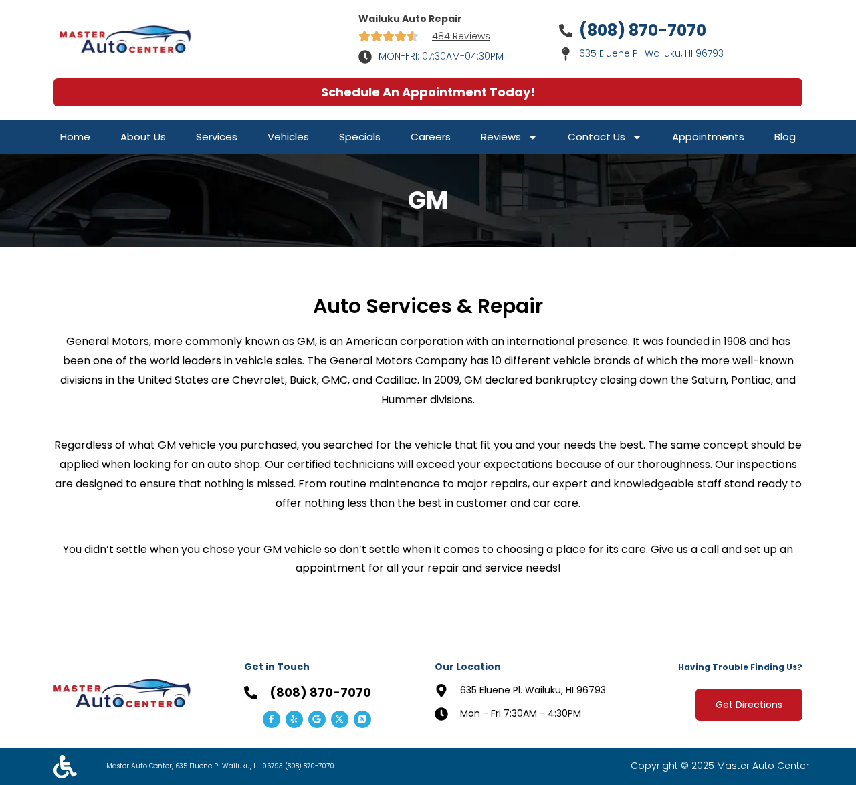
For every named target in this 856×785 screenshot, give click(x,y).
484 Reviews (461, 36)
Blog (785, 137)
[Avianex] (362, 719)
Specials (360, 137)
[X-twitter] (339, 719)
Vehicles (288, 137)
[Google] (317, 719)
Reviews (501, 137)
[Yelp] (294, 719)
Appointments (708, 137)
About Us (143, 137)
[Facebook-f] (271, 719)
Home (75, 137)
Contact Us (596, 137)
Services (216, 137)
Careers (431, 137)
